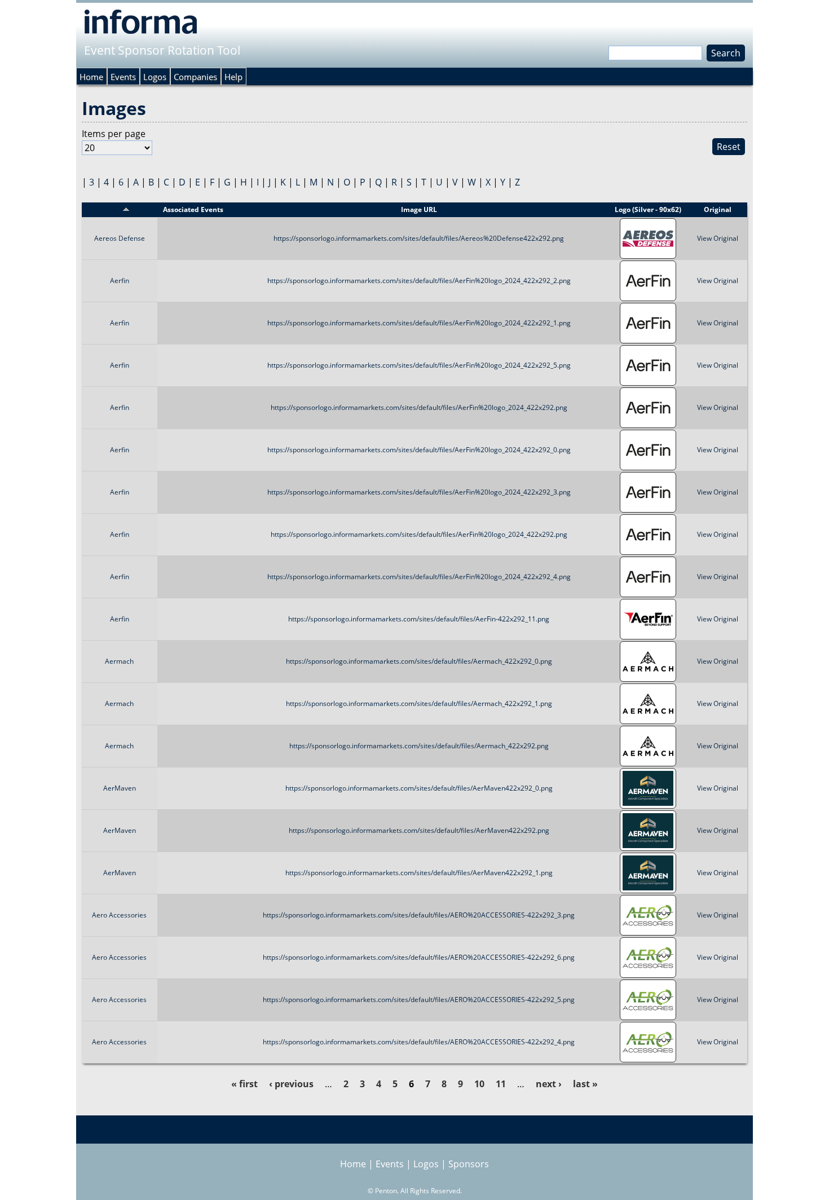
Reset (728, 146)
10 (479, 1084)
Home (91, 76)
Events (123, 76)
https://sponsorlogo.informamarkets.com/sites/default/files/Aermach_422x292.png (419, 746)
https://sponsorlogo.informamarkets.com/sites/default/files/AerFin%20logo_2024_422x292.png (419, 407)
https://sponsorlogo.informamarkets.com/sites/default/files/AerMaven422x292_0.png (419, 788)
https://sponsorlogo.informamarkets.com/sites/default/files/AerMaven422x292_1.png (419, 872)
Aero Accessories (119, 915)
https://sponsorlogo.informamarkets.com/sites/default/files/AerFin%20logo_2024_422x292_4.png (419, 576)
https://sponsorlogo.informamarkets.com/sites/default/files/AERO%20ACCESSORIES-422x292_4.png (419, 1042)
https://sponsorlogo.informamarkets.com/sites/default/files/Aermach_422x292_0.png (419, 661)
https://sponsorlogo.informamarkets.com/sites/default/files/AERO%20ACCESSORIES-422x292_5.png (419, 999)
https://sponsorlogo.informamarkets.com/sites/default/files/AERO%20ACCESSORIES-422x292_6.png (419, 957)
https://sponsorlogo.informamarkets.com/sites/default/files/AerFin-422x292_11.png (418, 619)
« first (244, 1084)
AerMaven (119, 788)
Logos (154, 76)
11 (501, 1084)
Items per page (113, 133)
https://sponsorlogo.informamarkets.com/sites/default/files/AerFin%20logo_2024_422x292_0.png (419, 450)
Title (115, 209)
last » (585, 1084)
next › (549, 1084)
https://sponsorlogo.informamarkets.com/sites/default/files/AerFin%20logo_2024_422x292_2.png (419, 280)
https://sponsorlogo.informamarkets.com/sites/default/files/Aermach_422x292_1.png (419, 703)
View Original (717, 238)
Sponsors (468, 1164)
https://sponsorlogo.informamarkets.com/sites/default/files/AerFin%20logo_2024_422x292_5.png (419, 365)
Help (233, 76)
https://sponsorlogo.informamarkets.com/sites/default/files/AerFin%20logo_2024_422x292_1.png (419, 323)
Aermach (119, 661)
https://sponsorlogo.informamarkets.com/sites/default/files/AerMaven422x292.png (419, 830)
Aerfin (119, 280)
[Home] (141, 21)
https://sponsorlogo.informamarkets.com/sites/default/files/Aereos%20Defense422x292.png (419, 238)
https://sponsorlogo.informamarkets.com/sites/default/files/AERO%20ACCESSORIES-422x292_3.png (419, 915)
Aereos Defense (119, 238)
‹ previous (291, 1084)
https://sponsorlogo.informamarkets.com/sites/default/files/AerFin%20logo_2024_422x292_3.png (419, 492)
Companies (195, 76)
